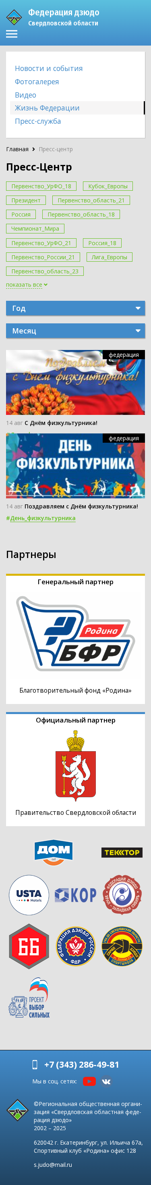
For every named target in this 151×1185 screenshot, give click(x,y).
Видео (25, 95)
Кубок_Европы (108, 186)
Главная (17, 149)
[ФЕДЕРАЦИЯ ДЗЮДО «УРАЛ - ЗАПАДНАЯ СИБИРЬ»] (122, 895)
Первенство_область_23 (45, 271)
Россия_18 (102, 243)
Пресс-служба (38, 121)
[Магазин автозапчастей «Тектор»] (122, 853)
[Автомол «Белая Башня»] (29, 946)
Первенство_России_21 (43, 257)
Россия (21, 214)
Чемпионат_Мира (35, 228)
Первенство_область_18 (81, 214)
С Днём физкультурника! (61, 423)
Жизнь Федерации (47, 107)
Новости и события (49, 68)
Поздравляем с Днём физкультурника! (81, 506)
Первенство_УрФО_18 (41, 186)
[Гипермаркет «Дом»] (54, 852)
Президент (26, 200)
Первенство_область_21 (91, 200)
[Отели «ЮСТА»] (29, 895)
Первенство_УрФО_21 (41, 243)
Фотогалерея (37, 81)
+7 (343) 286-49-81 (81, 1064)
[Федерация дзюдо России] (76, 946)
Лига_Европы (109, 257)
